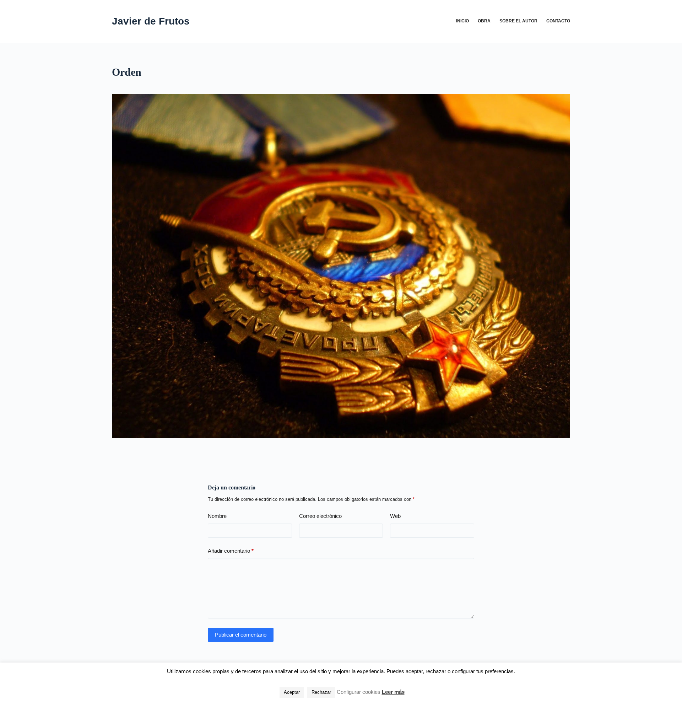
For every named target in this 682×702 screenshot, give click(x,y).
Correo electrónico (320, 516)
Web (395, 516)
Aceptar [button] (292, 692)
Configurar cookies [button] (358, 692)
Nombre (217, 516)
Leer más (393, 692)
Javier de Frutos (151, 21)
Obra (484, 20)
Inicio (462, 20)
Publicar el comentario (240, 635)
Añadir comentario (231, 551)
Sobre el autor (518, 20)
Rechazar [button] (321, 692)
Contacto (558, 20)
